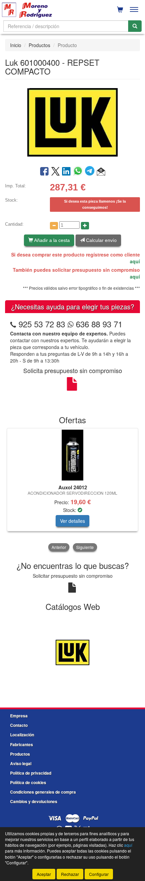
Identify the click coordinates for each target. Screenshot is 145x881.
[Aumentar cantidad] (85, 225)
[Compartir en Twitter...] (55, 172)
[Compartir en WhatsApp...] (79, 172)
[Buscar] (135, 26)
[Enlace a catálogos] (72, 651)
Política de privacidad (30, 773)
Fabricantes (21, 744)
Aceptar (44, 874)
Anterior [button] (59, 547)
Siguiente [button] (85, 547)
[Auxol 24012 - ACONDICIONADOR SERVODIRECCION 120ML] (72, 455)
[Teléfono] (13, 324)
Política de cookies (28, 782)
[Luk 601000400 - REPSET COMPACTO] (72, 122)
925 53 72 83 (42, 324)
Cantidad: (14, 224)
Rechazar (70, 874)
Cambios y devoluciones (33, 801)
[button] (101, 172)
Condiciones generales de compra (43, 792)
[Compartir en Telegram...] (91, 172)
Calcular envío (101, 240)
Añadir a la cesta (51, 240)
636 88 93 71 (98, 324)
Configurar (99, 874)
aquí (135, 261)
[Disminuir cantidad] (54, 225)
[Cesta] (120, 9)
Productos (39, 45)
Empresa (19, 716)
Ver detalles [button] (72, 520)
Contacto (19, 725)
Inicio (15, 45)
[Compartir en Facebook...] (44, 172)
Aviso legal (20, 763)
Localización (22, 735)
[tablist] (72, 490)
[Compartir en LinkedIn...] (66, 172)
